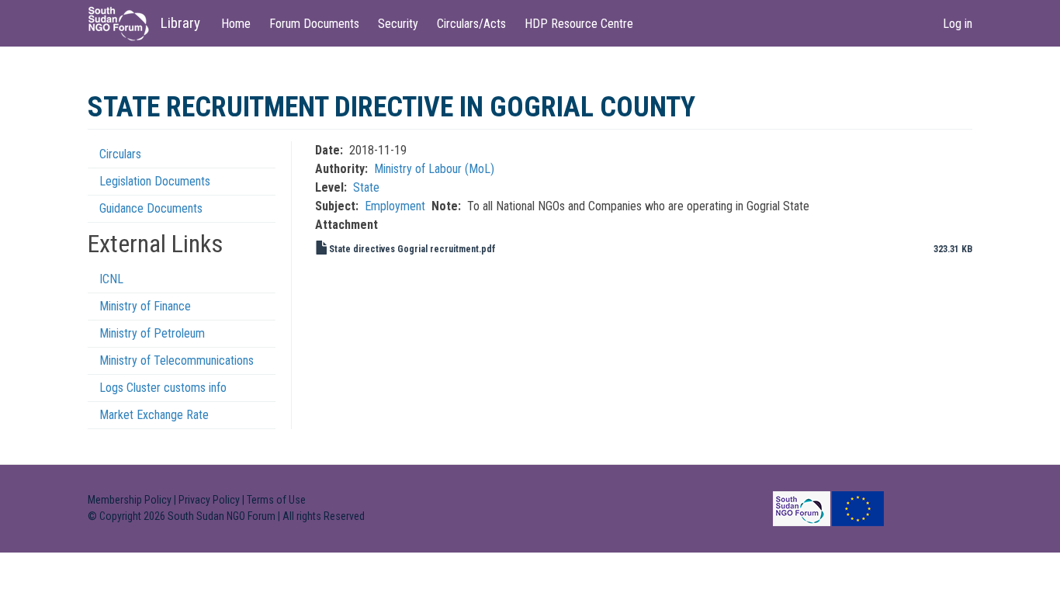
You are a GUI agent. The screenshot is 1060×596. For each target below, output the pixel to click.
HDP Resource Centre (579, 23)
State (366, 187)
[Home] (124, 23)
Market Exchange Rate (154, 414)
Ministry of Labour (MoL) (434, 168)
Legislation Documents (154, 181)
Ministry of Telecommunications (176, 360)
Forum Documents (314, 23)
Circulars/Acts (471, 23)
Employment (395, 206)
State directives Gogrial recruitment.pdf (412, 249)
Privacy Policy (209, 500)
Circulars (120, 154)
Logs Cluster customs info (163, 387)
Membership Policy (129, 500)
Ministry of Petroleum (152, 333)
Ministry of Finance (145, 306)
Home (236, 23)
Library (180, 23)
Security (398, 23)
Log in (957, 23)
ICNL (111, 279)
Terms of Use (276, 500)
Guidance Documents (151, 208)
